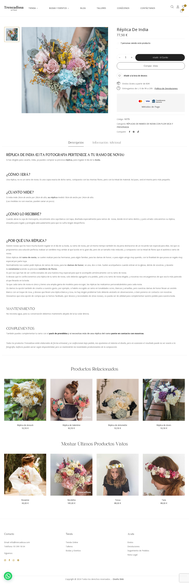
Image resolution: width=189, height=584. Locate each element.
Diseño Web (118, 579)
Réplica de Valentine (71, 425)
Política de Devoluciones (166, 88)
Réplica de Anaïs (163, 425)
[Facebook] (129, 131)
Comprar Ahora (151, 65)
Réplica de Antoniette (117, 425)
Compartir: (121, 131)
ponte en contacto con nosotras (127, 333)
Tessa (117, 500)
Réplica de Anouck (25, 425)
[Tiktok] (138, 131)
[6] (183, 7)
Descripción (76, 142)
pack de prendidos (58, 333)
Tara (164, 500)
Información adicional (107, 142)
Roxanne (25, 500)
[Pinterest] (133, 131)
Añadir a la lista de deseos (135, 75)
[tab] (76, 143)
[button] (181, 11)
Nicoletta (71, 500)
